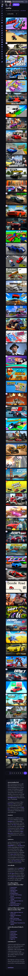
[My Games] (6, 4)
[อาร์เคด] (2, 56)
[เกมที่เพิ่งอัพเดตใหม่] (2, 15)
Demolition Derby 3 (15, 904)
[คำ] (2, 40)
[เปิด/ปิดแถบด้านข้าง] (2, 1)
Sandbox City (13, 877)
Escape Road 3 (14, 893)
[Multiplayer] (2, 20)
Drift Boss (13, 936)
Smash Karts (13, 887)
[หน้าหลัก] (2, 6)
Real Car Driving (14, 905)
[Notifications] (10, 4)
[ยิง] (2, 49)
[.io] (2, 26)
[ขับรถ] (2, 35)
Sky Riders (20, 845)
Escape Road (13, 937)
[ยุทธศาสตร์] (2, 51)
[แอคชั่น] (2, 58)
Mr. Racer (14, 825)
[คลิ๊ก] (2, 37)
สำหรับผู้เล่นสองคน (12, 797)
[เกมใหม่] (2, 11)
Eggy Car (12, 939)
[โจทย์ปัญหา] (2, 42)
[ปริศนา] (2, 44)
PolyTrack (13, 889)
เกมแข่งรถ (10, 821)
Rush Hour (10, 804)
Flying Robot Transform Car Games (17, 923)
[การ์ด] (2, 30)
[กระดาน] (2, 28)
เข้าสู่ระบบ (16, 4)
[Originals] (2, 18)
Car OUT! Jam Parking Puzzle (15, 895)
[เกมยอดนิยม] (2, 13)
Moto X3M (13, 854)
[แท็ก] (2, 62)
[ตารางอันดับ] (2, 22)
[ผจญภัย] (2, 47)
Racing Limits (13, 890)
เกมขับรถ (21, 868)
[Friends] (2, 4)
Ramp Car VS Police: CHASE (15, 898)
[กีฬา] (2, 33)
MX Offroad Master (17, 861)
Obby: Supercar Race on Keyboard (16, 901)
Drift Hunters (13, 934)
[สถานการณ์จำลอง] (2, 54)
